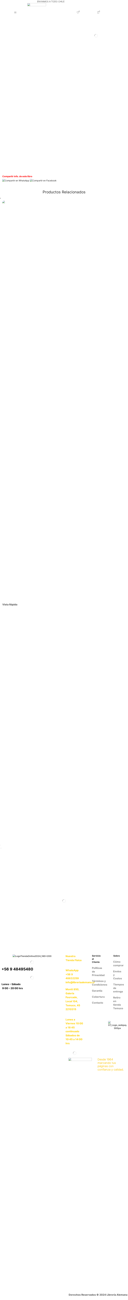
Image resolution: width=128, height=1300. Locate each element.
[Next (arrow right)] (1, 848)
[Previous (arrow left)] (0, 848)
